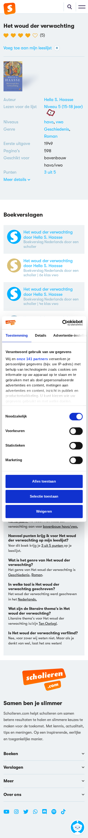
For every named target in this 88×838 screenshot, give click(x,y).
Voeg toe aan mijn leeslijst (28, 48)
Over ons (12, 794)
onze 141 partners (32, 359)
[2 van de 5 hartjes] (14, 35)
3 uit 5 (50, 172)
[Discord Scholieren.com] (46, 813)
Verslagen (13, 767)
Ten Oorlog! (48, 623)
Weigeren (44, 511)
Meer (9, 781)
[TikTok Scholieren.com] (63, 813)
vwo (59, 122)
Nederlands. (27, 599)
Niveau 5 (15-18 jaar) (63, 106)
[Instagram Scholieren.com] (18, 813)
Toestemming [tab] (16, 335)
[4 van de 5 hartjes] (29, 35)
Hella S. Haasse (58, 99)
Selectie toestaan (44, 496)
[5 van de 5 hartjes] (36, 35)
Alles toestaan (44, 481)
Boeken (11, 753)
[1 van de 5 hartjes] (7, 35)
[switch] (76, 431)
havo (50, 122)
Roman (50, 136)
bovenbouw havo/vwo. (60, 526)
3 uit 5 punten (52, 545)
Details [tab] (40, 335)
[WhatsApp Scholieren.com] (37, 813)
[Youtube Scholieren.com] (8, 813)
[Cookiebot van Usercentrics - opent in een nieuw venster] (63, 323)
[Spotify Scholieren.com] (55, 813)
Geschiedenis (56, 129)
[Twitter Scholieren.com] (27, 813)
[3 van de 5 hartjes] (21, 35)
